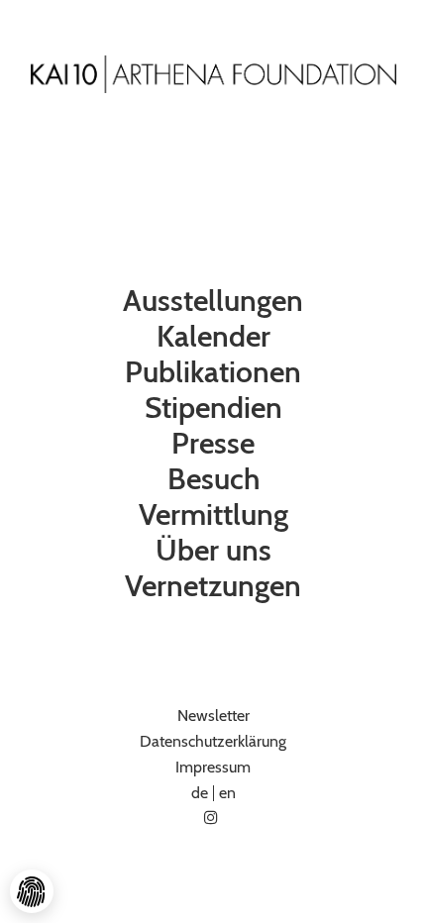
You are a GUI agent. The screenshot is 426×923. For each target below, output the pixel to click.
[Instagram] (213, 817)
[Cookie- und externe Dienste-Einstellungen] (31, 891)
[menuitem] (213, 301)
